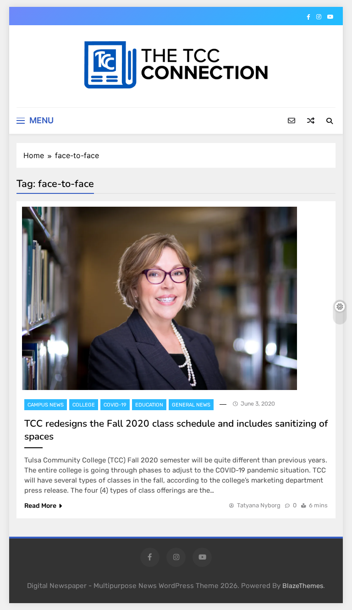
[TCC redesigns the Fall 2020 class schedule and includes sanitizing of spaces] (159, 298)
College (83, 405)
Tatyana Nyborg (258, 505)
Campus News (46, 405)
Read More (40, 506)
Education (149, 405)
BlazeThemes (302, 586)
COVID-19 (115, 405)
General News (191, 405)
